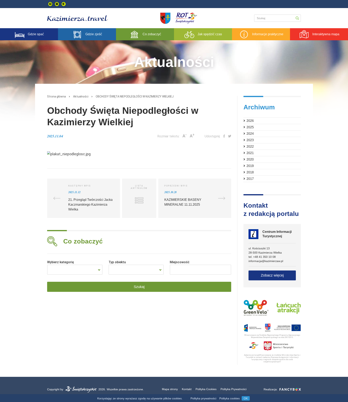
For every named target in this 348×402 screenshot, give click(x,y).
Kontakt (187, 389)
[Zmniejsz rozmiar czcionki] (57, 4)
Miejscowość (180, 262)
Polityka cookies (229, 398)
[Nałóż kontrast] (64, 4)
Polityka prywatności (203, 398)
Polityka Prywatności (233, 389)
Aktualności (80, 96)
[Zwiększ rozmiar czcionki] (50, 4)
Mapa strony (170, 389)
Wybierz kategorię (60, 262)
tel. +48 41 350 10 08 (262, 256)
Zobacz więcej (272, 275)
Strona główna (56, 96)
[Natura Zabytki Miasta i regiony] (75, 270)
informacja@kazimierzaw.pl (266, 261)
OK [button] (246, 398)
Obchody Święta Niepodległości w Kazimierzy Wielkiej (135, 96)
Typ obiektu (117, 262)
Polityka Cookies (206, 389)
